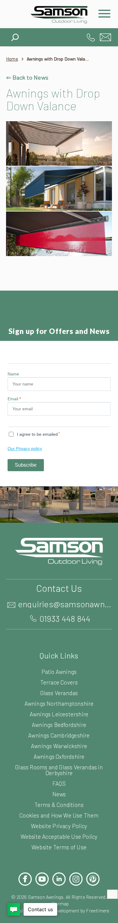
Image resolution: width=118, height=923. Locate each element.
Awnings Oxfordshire (59, 756)
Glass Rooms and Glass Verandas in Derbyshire (59, 770)
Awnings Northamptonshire (59, 703)
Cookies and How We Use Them (58, 815)
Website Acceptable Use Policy (59, 836)
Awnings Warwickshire (59, 745)
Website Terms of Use (59, 847)
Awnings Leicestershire (59, 714)
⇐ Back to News (27, 77)
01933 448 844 (91, 37)
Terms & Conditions (59, 804)
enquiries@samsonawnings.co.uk (105, 37)
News (59, 794)
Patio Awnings (59, 671)
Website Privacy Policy (59, 825)
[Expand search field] (15, 35)
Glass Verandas (59, 692)
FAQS (59, 783)
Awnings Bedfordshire (59, 724)
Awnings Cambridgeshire (59, 735)
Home (12, 59)
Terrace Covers (59, 682)
